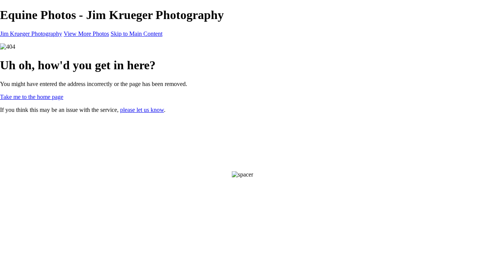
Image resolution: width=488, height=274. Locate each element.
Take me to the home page (31, 97)
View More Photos (86, 33)
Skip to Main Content (136, 33)
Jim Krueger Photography (31, 33)
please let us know (142, 110)
